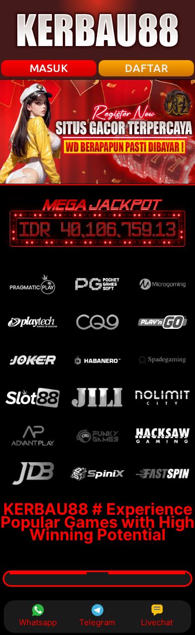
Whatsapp (38, 622)
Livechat (157, 622)
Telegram (97, 622)
